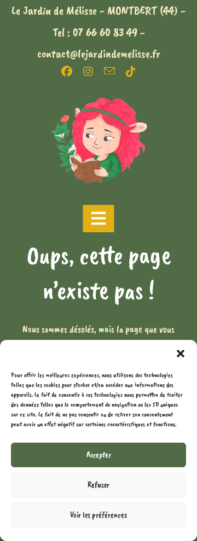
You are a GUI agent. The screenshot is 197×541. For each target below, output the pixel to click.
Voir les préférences (98, 515)
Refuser (98, 485)
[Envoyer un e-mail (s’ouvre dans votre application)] (115, 71)
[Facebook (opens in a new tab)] (72, 71)
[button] (180, 353)
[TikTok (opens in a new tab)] (131, 71)
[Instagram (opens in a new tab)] (93, 71)
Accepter (98, 455)
